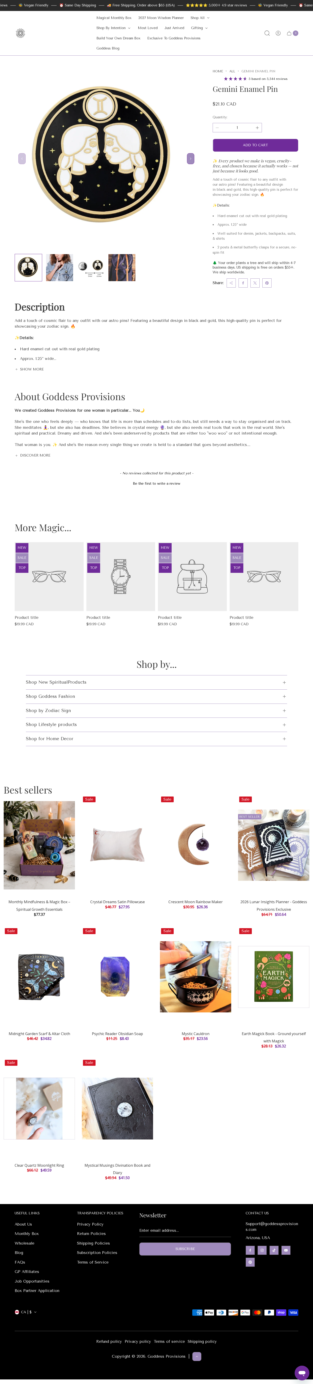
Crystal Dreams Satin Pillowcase (117, 901)
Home (218, 71)
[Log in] (278, 33)
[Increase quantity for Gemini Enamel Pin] (257, 127)
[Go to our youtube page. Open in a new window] (286, 1250)
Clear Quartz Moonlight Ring (39, 1165)
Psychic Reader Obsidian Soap (117, 1033)
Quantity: (220, 117)
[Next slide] (190, 158)
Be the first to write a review (156, 483)
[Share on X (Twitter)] (255, 283)
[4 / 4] (122, 267)
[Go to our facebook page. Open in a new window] (250, 1250)
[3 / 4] (90, 267)
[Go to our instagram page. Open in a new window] (262, 1250)
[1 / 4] (28, 267)
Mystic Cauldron (195, 1033)
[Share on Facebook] (243, 283)
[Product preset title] (49, 576)
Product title (26, 617)
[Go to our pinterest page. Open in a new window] (250, 1262)
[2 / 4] (59, 267)
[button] (156, 483)
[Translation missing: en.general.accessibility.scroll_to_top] (196, 1356)
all (232, 71)
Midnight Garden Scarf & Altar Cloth (39, 1033)
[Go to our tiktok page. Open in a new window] (274, 1250)
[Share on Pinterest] (267, 283)
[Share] (231, 283)
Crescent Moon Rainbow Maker (195, 901)
